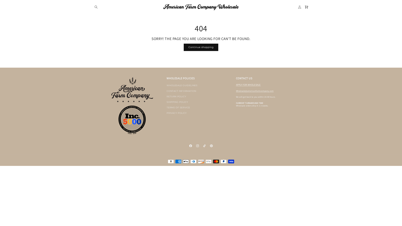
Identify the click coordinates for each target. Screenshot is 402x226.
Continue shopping (201, 47)
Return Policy (176, 96)
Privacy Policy (177, 113)
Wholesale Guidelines (182, 85)
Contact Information (181, 91)
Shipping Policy (177, 102)
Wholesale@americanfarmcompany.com (255, 91)
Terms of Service (178, 107)
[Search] (96, 7)
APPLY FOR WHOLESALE (248, 84)
